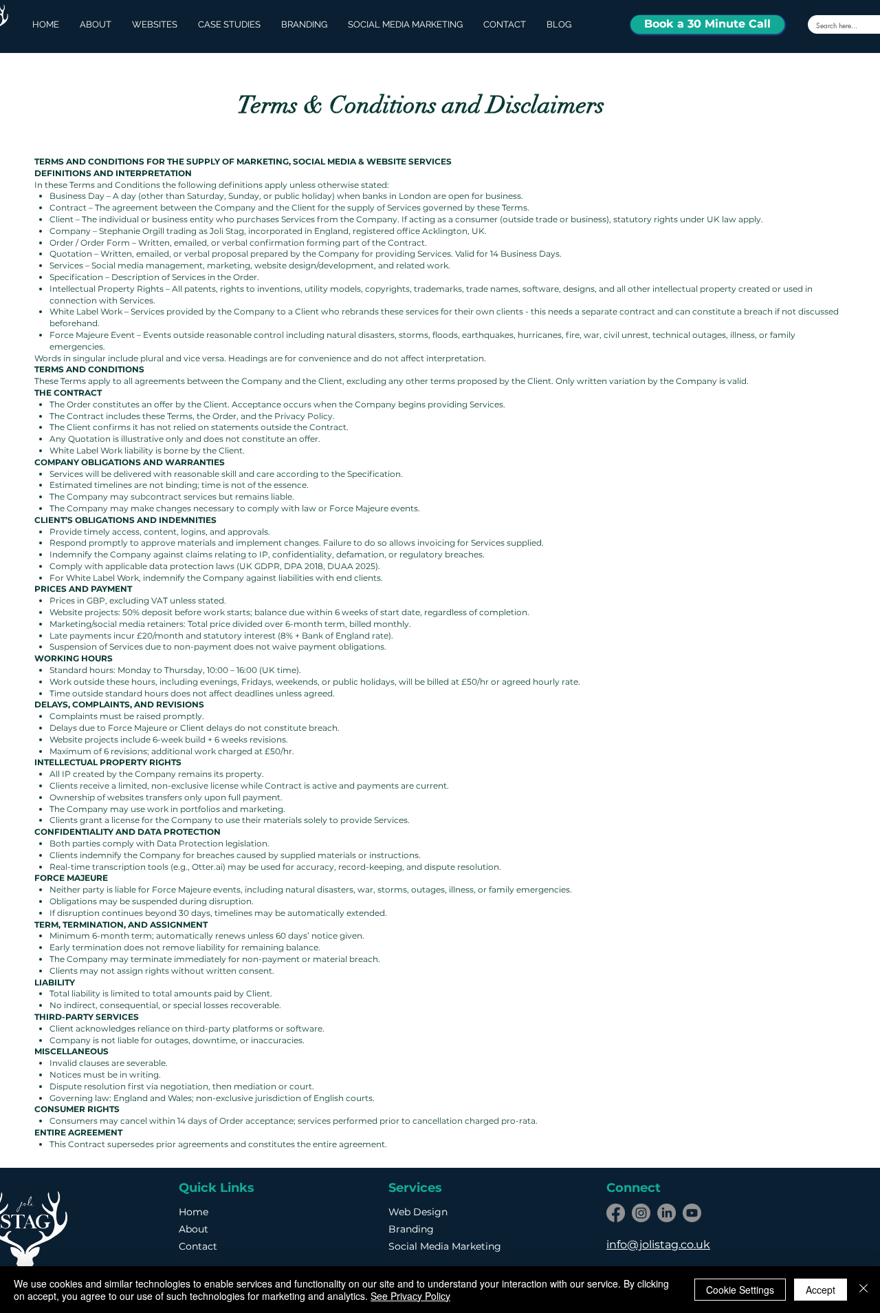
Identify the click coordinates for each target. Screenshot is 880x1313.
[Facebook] (615, 1213)
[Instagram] (641, 1213)
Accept (820, 1289)
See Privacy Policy (410, 1296)
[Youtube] (692, 1213)
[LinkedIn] (666, 1213)
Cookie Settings (740, 1289)
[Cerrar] (863, 1289)
